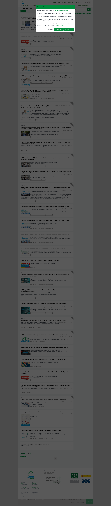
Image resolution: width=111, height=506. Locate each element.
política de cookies (60, 25)
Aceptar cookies (59, 29)
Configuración (50, 29)
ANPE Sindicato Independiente (61, 10)
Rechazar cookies (68, 29)
